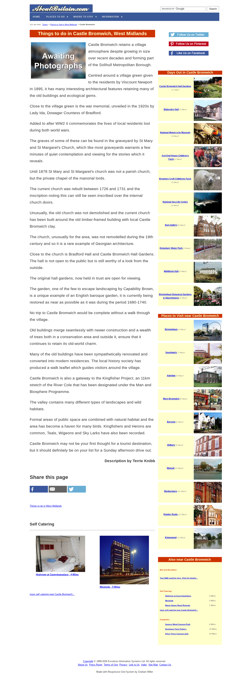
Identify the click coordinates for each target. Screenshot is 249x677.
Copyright (88, 661)
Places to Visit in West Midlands (63, 24)
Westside (169, 601)
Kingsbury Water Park (171, 248)
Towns (45, 24)
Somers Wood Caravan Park (177, 624)
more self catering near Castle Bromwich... (52, 594)
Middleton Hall (171, 271)
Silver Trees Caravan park (176, 634)
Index (144, 664)
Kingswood (170, 537)
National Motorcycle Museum (175, 132)
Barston (171, 422)
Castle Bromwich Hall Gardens (175, 86)
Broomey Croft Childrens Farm (175, 179)
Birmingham (171, 329)
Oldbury (171, 445)
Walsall (170, 468)
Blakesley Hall (171, 109)
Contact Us (165, 664)
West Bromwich (171, 398)
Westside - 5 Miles (110, 587)
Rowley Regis (171, 514)
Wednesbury (170, 491)
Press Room (95, 664)
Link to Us (134, 664)
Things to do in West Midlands (46, 506)
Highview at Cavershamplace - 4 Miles (57, 574)
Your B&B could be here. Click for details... (179, 578)
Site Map (153, 664)
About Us (83, 664)
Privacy (123, 664)
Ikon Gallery (171, 225)
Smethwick (171, 352)
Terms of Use (111, 664)
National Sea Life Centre (175, 202)
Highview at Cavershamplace (178, 596)
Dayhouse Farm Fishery (175, 629)
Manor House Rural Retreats (177, 605)
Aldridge (171, 375)
